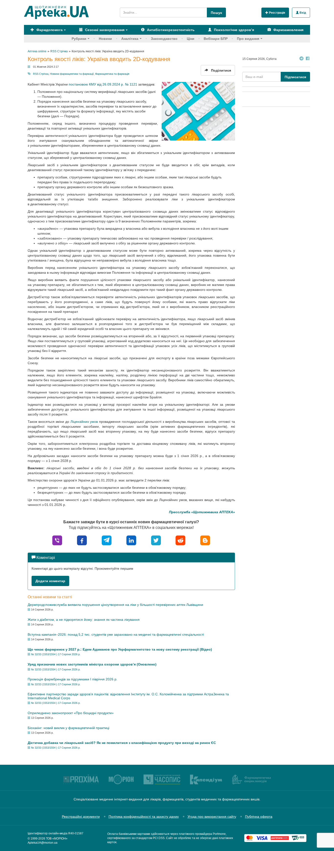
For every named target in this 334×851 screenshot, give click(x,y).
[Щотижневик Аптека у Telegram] (301, 59)
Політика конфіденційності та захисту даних (144, 816)
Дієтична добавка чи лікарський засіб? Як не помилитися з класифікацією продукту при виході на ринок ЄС (122, 743)
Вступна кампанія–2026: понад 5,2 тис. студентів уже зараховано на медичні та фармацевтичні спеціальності (116, 634)
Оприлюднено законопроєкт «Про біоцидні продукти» (71, 713)
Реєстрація (276, 12)
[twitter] (156, 540)
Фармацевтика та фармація (112, 73)
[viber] (57, 540)
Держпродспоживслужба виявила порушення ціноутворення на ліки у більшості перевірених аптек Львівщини (115, 605)
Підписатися (295, 77)
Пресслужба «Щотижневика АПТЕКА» (202, 512)
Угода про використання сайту (212, 816)
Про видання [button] (248, 39)
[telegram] (106, 540)
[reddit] (180, 540)
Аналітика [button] (129, 39)
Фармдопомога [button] (49, 30)
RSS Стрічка (40, 73)
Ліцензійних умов (84, 422)
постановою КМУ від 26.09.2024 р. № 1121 (103, 84)
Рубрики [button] (79, 39)
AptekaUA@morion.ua (42, 842)
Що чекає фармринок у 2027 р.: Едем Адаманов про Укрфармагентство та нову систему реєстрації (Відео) (120, 649)
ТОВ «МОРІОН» (56, 838)
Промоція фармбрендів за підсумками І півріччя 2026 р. (72, 679)
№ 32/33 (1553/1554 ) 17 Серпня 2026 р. (55, 654)
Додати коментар (50, 581)
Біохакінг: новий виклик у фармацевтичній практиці (68, 728)
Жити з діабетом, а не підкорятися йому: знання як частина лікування (84, 620)
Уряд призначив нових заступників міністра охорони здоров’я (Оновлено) (92, 664)
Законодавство (164, 39)
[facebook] (82, 540)
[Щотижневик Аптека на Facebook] (307, 59)
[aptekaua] (205, 540)
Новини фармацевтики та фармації (72, 73)
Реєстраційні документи (81, 816)
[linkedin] (131, 540)
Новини (105, 39)
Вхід (302, 12)
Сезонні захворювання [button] (104, 30)
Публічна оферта (258, 816)
